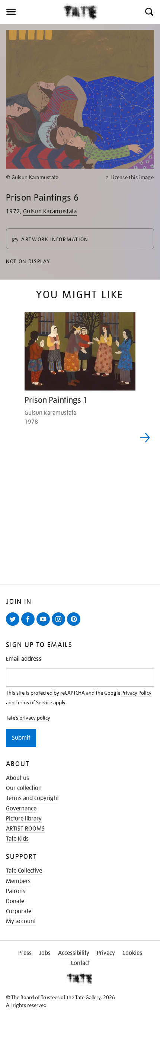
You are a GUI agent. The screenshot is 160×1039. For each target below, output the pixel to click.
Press (25, 953)
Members (18, 881)
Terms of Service (34, 702)
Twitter (14, 625)
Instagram (60, 625)
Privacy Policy (136, 692)
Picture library (24, 818)
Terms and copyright (32, 798)
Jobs (45, 953)
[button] (148, 12)
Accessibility (73, 953)
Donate (15, 901)
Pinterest (75, 625)
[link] (52, 177)
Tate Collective (24, 870)
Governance (21, 808)
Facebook (29, 625)
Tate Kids (17, 838)
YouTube (44, 625)
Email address (23, 659)
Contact (80, 963)
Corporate (18, 911)
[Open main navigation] (31, 11)
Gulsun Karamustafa (50, 211)
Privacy (106, 953)
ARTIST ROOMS (25, 828)
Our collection (24, 788)
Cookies (132, 953)
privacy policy (34, 717)
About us (17, 778)
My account (21, 921)
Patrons (15, 891)
